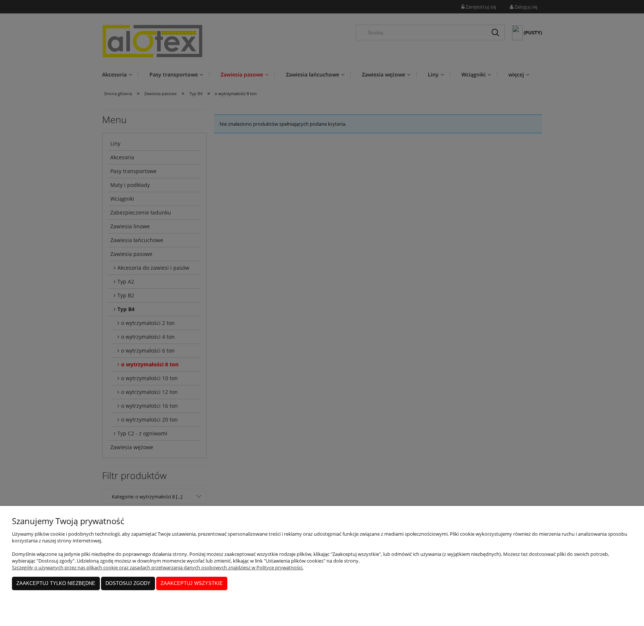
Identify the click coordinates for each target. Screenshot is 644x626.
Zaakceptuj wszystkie (192, 583)
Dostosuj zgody (128, 583)
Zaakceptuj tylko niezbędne (55, 583)
